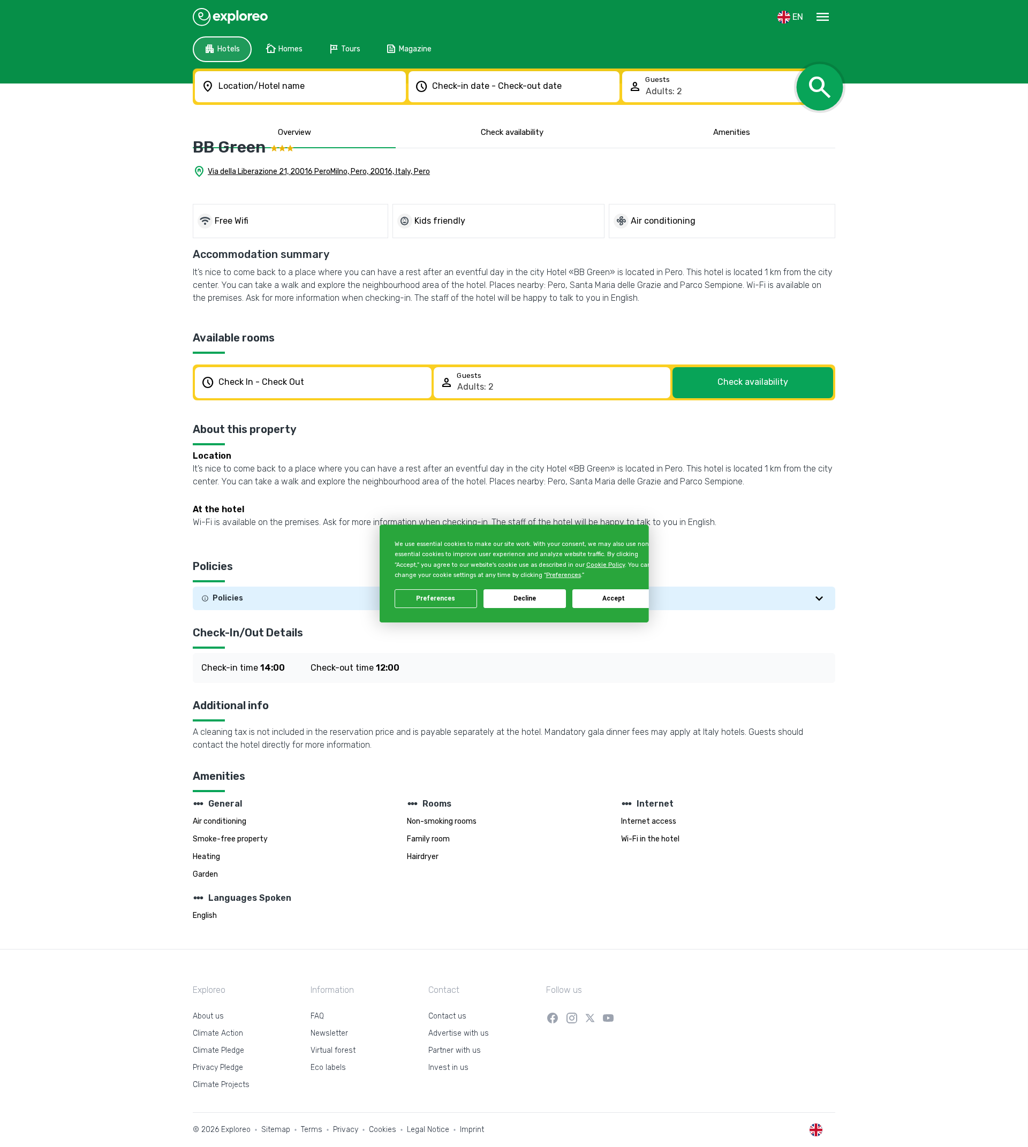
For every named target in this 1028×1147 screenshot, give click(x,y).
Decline (524, 598)
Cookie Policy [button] (605, 564)
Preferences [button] (563, 575)
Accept (613, 598)
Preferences (435, 598)
